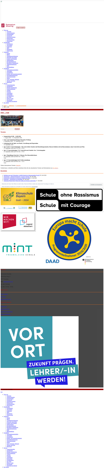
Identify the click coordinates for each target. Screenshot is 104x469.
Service (5, 83)
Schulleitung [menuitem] (10, 408)
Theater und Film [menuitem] (11, 445)
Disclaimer (3, 296)
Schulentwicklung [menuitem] (11, 401)
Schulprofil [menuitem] (9, 400)
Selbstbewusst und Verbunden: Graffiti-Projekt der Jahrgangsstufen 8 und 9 (22, 175)
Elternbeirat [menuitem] (9, 413)
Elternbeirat (9, 49)
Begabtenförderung (11, 61)
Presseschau (9, 41)
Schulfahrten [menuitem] (10, 437)
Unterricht (6, 52)
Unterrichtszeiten (11, 85)
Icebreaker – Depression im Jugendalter (13, 179)
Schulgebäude (10, 34)
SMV (8, 48)
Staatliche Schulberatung (6, 311)
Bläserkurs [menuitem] (9, 446)
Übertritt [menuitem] (9, 456)
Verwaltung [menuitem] (9, 409)
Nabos (8, 78)
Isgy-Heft (9, 97)
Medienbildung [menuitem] (10, 431)
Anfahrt (8, 90)
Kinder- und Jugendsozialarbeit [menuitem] (14, 438)
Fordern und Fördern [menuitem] (12, 423)
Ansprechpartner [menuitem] (11, 397)
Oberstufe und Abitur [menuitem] (12, 422)
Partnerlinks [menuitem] (9, 458)
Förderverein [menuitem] (10, 415)
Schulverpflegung (11, 89)
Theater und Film (11, 80)
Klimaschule (10, 38)
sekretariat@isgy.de (8, 281)
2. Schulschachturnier (21, 105)
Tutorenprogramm (11, 76)
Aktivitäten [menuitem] (9, 435)
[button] (18, 200)
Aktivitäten (9, 71)
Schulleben (6, 68)
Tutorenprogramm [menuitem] (11, 441)
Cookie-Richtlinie (34, 186)
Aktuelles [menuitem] (9, 396)
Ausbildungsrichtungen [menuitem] (12, 420)
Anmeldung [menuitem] (9, 457)
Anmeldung (9, 93)
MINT (8, 54)
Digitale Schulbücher (12, 87)
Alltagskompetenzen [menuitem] (12, 428)
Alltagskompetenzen (12, 64)
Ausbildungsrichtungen (12, 56)
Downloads (9, 100)
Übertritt (9, 91)
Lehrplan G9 (4, 306)
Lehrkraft (3, 109)
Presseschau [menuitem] (9, 405)
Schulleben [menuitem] (6, 432)
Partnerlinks (9, 94)
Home (5, 105)
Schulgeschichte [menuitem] (10, 404)
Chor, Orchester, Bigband (13, 79)
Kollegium (9, 46)
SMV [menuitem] (8, 412)
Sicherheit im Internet (12, 101)
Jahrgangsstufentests (5, 314)
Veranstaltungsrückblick (12, 70)
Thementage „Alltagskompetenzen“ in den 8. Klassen (16, 176)
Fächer (8, 53)
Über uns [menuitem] (6, 394)
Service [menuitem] (5, 448)
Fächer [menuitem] (8, 417)
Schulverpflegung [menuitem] (11, 453)
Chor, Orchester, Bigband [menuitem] (13, 443)
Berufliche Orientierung (12, 63)
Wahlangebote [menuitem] (10, 424)
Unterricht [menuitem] (6, 416)
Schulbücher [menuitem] (10, 450)
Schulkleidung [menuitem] (10, 460)
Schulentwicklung (11, 37)
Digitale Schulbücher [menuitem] (12, 452)
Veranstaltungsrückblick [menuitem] (12, 434)
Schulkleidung (10, 96)
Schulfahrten (10, 72)
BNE (8, 65)
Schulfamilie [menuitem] (7, 406)
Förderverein (10, 50)
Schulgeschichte (10, 39)
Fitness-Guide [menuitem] (10, 463)
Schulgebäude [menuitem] (10, 398)
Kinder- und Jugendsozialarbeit (14, 74)
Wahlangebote (10, 60)
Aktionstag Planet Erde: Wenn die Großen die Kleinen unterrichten (20, 180)
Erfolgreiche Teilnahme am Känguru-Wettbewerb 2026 (17, 178)
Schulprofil (9, 35)
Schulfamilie (7, 42)
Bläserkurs (9, 82)
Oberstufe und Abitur (12, 57)
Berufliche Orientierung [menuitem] (12, 427)
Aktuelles (9, 31)
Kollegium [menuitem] (9, 411)
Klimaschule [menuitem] (10, 402)
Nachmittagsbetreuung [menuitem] (12, 439)
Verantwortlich (4, 294)
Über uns (6, 30)
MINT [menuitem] (8, 419)
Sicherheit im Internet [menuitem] (12, 465)
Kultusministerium (5, 309)
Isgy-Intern (6, 102)
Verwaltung (9, 45)
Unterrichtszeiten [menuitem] (11, 449)
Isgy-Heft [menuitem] (9, 461)
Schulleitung (10, 44)
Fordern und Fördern (12, 59)
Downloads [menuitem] (9, 464)
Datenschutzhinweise (6, 299)
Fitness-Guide (10, 98)
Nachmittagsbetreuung (12, 75)
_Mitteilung (11, 105)
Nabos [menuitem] (8, 442)
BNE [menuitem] (8, 430)
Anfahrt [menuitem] (8, 454)
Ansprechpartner (11, 33)
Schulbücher (10, 86)
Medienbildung (10, 67)
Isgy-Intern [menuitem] (6, 467)
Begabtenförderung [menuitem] (11, 426)
